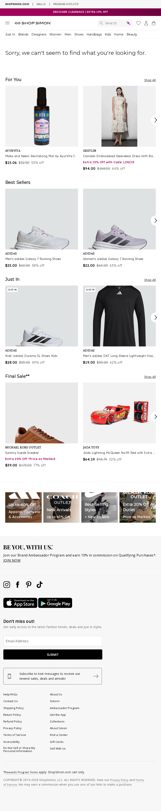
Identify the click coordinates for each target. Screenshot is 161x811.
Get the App (58, 715)
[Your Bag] (154, 24)
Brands (23, 34)
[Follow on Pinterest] (29, 586)
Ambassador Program (64, 708)
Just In (10, 34)
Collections (57, 721)
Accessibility (11, 742)
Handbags (94, 34)
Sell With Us (58, 748)
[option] (41, 125)
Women (55, 34)
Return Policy (12, 715)
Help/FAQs (10, 694)
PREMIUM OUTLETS (66, 4)
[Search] (115, 23)
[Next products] (156, 120)
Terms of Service (14, 735)
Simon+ (55, 701)
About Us (56, 694)
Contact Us (10, 701)
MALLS (41, 4)
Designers (38, 34)
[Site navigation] (7, 24)
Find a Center (59, 735)
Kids (108, 34)
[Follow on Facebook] (18, 586)
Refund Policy (12, 721)
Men (68, 34)
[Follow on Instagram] (7, 586)
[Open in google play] (55, 606)
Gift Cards (57, 742)
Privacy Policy (12, 728)
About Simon (58, 728)
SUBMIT (53, 655)
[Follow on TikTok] (39, 586)
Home (118, 34)
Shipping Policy (13, 708)
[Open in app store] (20, 606)
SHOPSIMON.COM (17, 4)
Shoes (78, 34)
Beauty (132, 34)
